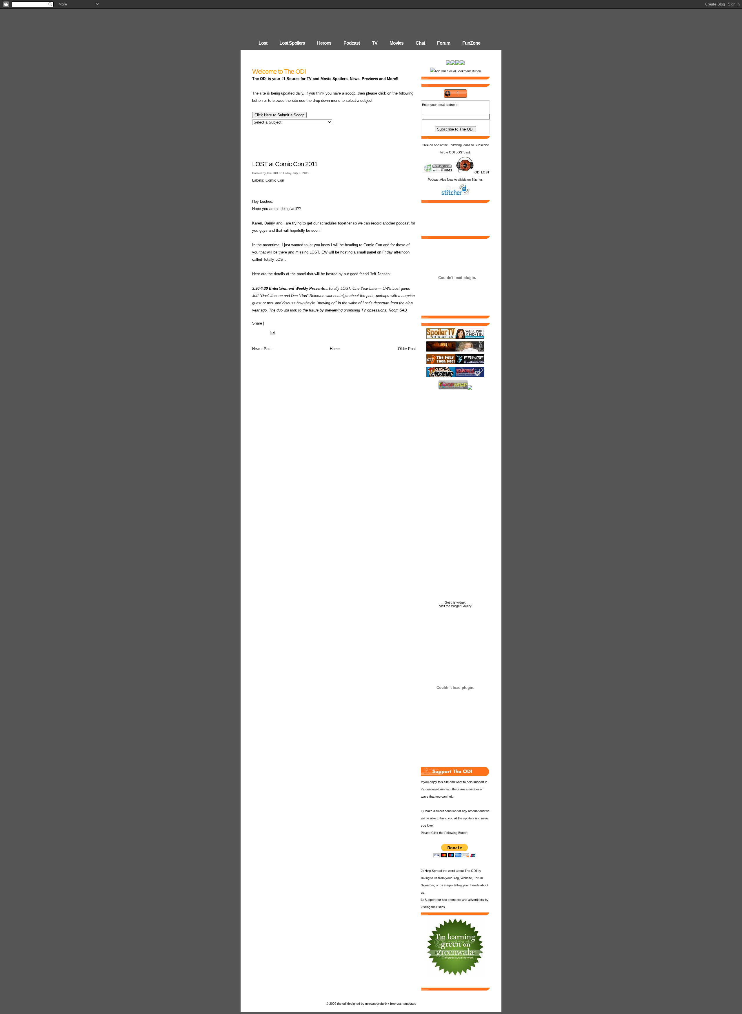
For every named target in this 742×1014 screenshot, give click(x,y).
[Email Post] (271, 332)
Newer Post (262, 349)
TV (374, 43)
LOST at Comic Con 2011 (284, 164)
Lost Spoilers (292, 43)
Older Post (407, 349)
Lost (263, 43)
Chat (420, 43)
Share (257, 323)
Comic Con (274, 180)
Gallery (466, 606)
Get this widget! (455, 602)
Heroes (324, 43)
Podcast (351, 43)
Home (335, 349)
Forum (443, 43)
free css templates (403, 1003)
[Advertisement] (334, 142)
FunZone (471, 43)
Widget (456, 606)
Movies (396, 43)
